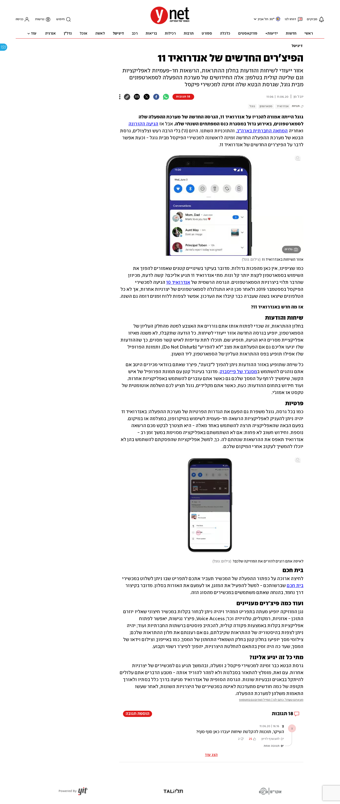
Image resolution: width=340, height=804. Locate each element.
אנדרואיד (283, 106)
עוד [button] (33, 33)
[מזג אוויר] (278, 21)
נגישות (39, 19)
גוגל (252, 106)
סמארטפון (266, 106)
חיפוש (60, 19)
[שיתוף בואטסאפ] (166, 97)
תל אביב (263, 19)
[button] (254, 19)
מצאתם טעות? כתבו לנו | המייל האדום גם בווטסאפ (271, 700)
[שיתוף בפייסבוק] (156, 97)
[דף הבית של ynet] (170, 23)
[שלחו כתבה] (137, 97)
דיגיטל (297, 46)
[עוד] (119, 97)
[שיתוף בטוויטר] (146, 97)
